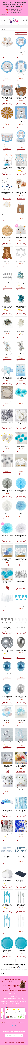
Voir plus (2, 973)
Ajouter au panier (7, 57)
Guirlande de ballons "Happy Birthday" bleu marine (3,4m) (21, 858)
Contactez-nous (8, 1003)
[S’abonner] (21, 1035)
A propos (6, 1000)
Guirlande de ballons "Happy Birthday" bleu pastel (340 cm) (7, 858)
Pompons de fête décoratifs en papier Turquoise (7, 582)
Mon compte (20, 1003)
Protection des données (11, 998)
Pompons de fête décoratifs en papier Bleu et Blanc (7, 559)
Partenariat (21, 1002)
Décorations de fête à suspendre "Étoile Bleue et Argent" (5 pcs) (7, 192)
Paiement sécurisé (17, 1000)
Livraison (13, 996)
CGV (23, 998)
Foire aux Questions (8, 1002)
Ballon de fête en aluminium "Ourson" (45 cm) (21, 51)
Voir (21, 473)
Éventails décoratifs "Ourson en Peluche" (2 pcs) (21, 192)
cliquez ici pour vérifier (8, 1024)
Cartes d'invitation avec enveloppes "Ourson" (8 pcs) (7, 168)
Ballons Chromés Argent (21, 650)
